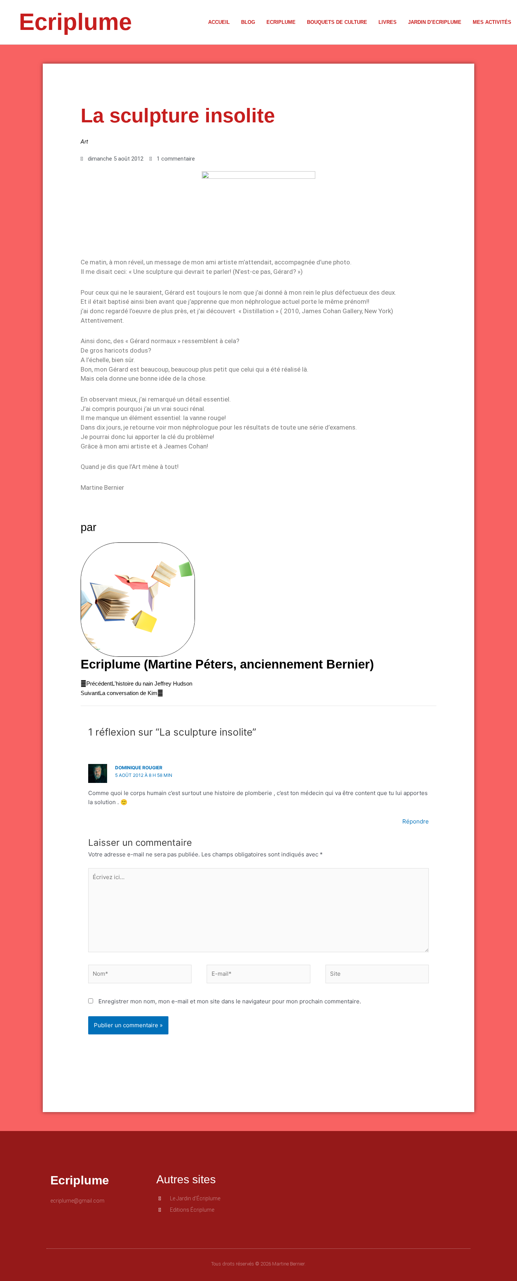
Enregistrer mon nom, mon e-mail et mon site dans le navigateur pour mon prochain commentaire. (229, 1001)
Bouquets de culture (337, 22)
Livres (387, 22)
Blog (248, 22)
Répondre (415, 821)
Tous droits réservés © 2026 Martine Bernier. (258, 1264)
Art (84, 141)
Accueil (219, 22)
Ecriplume (75, 22)
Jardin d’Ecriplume (434, 22)
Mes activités (492, 22)
